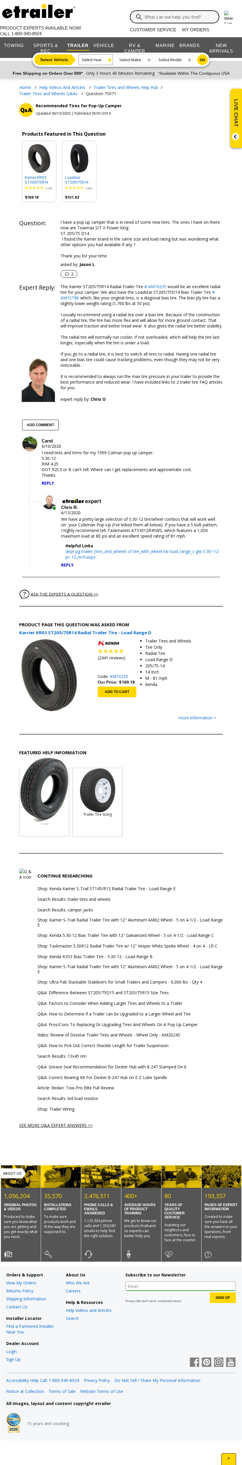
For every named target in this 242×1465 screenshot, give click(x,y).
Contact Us (16, 1307)
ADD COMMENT (40, 425)
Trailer (78, 45)
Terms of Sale (62, 1391)
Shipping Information (26, 1299)
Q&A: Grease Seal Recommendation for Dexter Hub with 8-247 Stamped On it (112, 1067)
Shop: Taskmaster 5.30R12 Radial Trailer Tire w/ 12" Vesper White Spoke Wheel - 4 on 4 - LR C (127, 946)
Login (11, 1351)
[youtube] (231, 1362)
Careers (73, 1291)
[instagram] (219, 1362)
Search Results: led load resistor (67, 1098)
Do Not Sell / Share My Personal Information (157, 1380)
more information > (197, 718)
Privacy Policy (97, 1380)
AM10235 (119, 676)
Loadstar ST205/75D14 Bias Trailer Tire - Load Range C (78, 180)
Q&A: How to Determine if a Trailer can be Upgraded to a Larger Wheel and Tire (114, 1014)
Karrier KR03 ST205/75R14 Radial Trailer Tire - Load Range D (36, 180)
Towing (14, 45)
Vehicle (103, 45)
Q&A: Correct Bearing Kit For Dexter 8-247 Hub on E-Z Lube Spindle (102, 1077)
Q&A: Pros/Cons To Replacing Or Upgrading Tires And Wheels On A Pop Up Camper (117, 1024)
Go (202, 60)
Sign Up (13, 1359)
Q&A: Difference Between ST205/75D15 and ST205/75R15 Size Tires (103, 992)
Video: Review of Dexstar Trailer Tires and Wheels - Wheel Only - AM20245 (108, 1035)
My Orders (195, 29)
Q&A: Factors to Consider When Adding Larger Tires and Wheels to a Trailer (109, 1003)
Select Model (170, 59)
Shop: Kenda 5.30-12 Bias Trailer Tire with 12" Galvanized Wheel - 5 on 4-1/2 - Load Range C (125, 935)
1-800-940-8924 (26, 33)
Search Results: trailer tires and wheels (74, 899)
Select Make (130, 59)
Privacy (130, 1301)
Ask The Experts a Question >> (64, 594)
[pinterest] (207, 1362)
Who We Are (78, 1283)
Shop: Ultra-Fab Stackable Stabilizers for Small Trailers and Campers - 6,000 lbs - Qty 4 (119, 982)
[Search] (139, 17)
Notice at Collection (25, 1391)
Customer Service (153, 29)
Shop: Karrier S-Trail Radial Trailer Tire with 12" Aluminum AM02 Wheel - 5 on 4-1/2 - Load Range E (130, 923)
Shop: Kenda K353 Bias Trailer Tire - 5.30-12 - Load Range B (95, 956)
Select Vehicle (54, 59)
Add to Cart (117, 692)
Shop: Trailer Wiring (55, 1109)
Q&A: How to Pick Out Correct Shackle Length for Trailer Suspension (103, 1045)
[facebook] (194, 1362)
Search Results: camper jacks (65, 910)
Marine (165, 45)
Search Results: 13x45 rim (61, 1056)
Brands (189, 45)
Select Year (92, 59)
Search (72, 1318)
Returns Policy (19, 1291)
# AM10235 (154, 286)
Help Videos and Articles (89, 1310)
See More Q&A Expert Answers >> (56, 1125)
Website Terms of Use (101, 1391)
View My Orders (21, 1283)
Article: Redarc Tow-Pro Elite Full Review (75, 1088)
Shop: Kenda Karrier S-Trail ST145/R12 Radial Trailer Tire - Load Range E (106, 888)
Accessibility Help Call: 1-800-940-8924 (42, 1380)
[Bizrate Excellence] (13, 1423)
